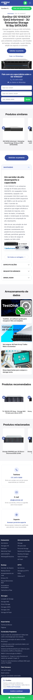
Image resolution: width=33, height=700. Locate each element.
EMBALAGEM (8, 278)
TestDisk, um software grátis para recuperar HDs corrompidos (15, 320)
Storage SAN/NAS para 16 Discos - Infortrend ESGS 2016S (13, 452)
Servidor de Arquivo (7, 568)
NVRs (19, 573)
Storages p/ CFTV (23, 571)
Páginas (3, 627)
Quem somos (5, 673)
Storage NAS (5, 601)
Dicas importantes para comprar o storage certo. (15, 371)
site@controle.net (16, 500)
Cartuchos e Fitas (6, 590)
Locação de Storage (7, 599)
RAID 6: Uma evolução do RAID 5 (11, 653)
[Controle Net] (5, 3)
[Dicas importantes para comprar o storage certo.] (16, 359)
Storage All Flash (6, 612)
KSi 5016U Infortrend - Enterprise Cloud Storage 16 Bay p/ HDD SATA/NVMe (13, 143)
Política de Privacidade (13, 687)
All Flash (20, 559)
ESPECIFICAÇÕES (10, 265)
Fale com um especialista (21, 8)
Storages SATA (5, 607)
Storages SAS (5, 610)
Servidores (4, 543)
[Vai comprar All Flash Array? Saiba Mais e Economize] (16, 333)
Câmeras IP (21, 576)
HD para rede (22, 546)
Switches (4, 548)
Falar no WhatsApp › (16, 56)
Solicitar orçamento (16, 51)
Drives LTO (4, 578)
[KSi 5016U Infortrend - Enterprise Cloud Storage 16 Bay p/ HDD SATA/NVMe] (13, 129)
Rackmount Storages (24, 551)
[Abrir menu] (30, 3)
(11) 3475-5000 (16, 477)
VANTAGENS (8, 167)
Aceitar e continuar (16, 691)
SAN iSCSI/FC (5, 554)
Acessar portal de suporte (16, 522)
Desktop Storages (23, 554)
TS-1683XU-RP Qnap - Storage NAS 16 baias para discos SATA (14, 412)
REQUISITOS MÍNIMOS (11, 271)
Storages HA (5, 546)
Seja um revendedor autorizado (11, 675)
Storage (20, 543)
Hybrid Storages (23, 556)
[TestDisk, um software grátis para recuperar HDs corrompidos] (16, 307)
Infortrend (10, 13)
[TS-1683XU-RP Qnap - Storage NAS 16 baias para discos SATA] (14, 399)
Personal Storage (23, 548)
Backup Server (5, 571)
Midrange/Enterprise (7, 556)
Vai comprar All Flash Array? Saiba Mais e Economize (15, 345)
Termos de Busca (6, 625)
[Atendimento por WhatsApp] (25, 3)
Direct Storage (5, 604)
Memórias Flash (6, 551)
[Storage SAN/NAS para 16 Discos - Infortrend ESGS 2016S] (13, 439)
